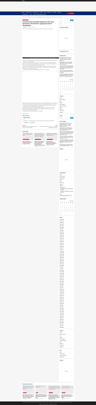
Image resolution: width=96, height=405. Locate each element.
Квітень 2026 (62, 225)
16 (72, 86)
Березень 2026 (62, 227)
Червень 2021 (62, 317)
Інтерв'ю (61, 102)
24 (60, 89)
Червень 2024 (62, 260)
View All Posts (32, 122)
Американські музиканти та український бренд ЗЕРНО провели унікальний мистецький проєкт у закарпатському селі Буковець (39, 143)
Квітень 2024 (62, 263)
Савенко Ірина (25, 27)
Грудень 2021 (62, 308)
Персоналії (54, 12)
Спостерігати (71, 13)
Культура (41, 12)
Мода (45, 12)
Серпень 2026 (62, 219)
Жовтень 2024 (62, 254)
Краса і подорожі (62, 104)
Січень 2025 (61, 249)
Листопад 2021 (62, 309)
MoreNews (50, 404)
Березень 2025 (62, 246)
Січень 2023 (61, 287)
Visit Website (26, 122)
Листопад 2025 (62, 233)
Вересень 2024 (62, 255)
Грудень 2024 (62, 251)
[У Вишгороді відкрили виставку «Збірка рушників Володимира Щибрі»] (28, 136)
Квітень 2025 (62, 244)
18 (62, 88)
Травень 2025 (62, 243)
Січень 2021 (61, 325)
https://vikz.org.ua (25, 113)
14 (68, 86)
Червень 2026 (62, 222)
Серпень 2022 (62, 295)
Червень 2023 (62, 279)
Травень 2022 (62, 300)
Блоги (31, 14)
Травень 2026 (62, 224)
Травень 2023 (62, 281)
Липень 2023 (62, 278)
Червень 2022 (62, 298)
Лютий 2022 (61, 305)
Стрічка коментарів (63, 355)
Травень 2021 (62, 319)
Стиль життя (49, 12)
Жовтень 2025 (62, 235)
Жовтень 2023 (62, 273)
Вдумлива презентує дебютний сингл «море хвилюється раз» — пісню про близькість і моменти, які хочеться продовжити (28, 396)
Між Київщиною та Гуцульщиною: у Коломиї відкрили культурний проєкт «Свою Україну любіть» (51, 143)
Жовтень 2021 (62, 311)
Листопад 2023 (62, 271)
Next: (48, 126)
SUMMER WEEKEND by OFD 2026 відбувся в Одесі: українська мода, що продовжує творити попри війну (66, 63)
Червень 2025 (62, 241)
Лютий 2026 (61, 228)
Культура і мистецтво (26, 139)
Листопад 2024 (62, 252)
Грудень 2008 (62, 327)
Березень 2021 (62, 322)
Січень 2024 (61, 268)
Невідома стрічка (65, 51)
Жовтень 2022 (62, 292)
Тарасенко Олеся (25, 14)
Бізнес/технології (29, 12)
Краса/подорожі (36, 12)
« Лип (60, 92)
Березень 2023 (62, 284)
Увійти (61, 352)
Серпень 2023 (62, 276)
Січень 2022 (61, 306)
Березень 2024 (62, 265)
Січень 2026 (61, 230)
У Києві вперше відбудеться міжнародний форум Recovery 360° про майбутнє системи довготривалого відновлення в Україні (66, 75)
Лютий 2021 (61, 324)
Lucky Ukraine (48, 6)
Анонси (23, 12)
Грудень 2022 (62, 289)
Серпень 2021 (62, 314)
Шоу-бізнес (59, 12)
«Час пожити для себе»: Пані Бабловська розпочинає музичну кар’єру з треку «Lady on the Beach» (66, 71)
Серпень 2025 (62, 238)
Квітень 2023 (62, 282)
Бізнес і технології (62, 99)
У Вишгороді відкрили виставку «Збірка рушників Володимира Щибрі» (27, 142)
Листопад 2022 (62, 290)
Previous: (29, 126)
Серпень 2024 (62, 257)
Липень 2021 (62, 316)
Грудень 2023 (62, 270)
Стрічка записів (62, 353)
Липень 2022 (62, 297)
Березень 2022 (62, 303)
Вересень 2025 (62, 236)
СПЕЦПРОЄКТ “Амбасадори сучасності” (39, 14)
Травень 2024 (62, 262)
